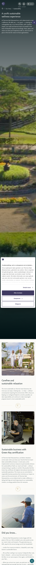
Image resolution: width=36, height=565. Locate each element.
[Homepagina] (2, 8)
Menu (31, 4)
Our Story (8, 9)
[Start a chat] (32, 561)
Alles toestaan (18, 293)
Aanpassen (17, 298)
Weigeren (18, 304)
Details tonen (27, 287)
